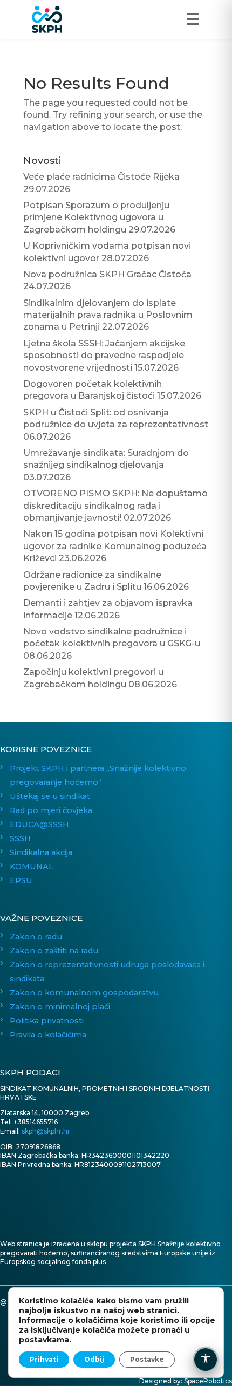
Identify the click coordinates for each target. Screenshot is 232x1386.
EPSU (21, 880)
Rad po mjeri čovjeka (51, 810)
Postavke (147, 1359)
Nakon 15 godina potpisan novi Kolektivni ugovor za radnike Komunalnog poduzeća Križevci (115, 546)
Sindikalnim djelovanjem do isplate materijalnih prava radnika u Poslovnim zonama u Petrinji (108, 315)
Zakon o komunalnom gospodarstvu (84, 993)
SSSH (20, 838)
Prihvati (44, 1359)
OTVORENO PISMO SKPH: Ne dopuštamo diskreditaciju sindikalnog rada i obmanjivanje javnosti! (115, 505)
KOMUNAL (31, 866)
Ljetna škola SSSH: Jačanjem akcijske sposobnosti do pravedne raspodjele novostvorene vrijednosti (104, 355)
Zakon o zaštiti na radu (54, 950)
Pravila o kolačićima (48, 1035)
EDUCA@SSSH (39, 824)
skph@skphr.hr (46, 1131)
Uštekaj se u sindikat (50, 796)
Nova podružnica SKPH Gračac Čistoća (107, 274)
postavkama (44, 1339)
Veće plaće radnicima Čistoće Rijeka (101, 177)
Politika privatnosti (47, 1021)
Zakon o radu (36, 936)
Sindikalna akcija (41, 852)
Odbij (94, 1359)
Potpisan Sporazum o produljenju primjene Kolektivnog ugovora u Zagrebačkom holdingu (96, 217)
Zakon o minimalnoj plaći (60, 1007)
